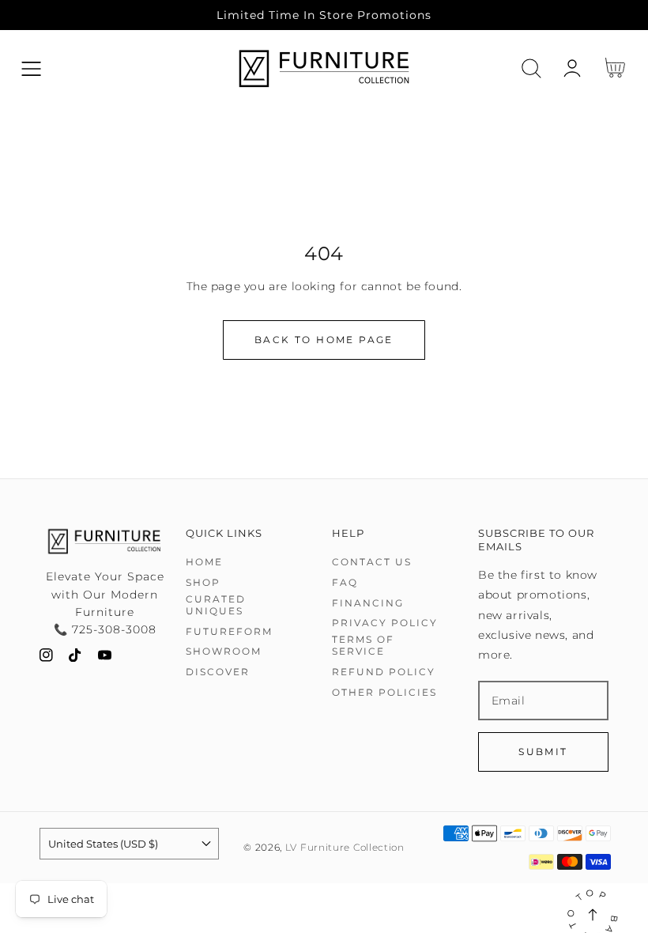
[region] (324, 15)
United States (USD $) (103, 843)
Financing (368, 603)
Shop (203, 582)
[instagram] (46, 658)
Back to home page (324, 340)
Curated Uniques (216, 605)
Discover (218, 672)
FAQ (345, 582)
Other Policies (384, 692)
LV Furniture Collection (345, 847)
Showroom (224, 651)
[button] (31, 68)
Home (204, 562)
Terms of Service (363, 645)
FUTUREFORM (229, 631)
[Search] (531, 68)
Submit (542, 751)
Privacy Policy (385, 623)
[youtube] (104, 658)
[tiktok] (75, 658)
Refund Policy (383, 672)
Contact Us (372, 562)
